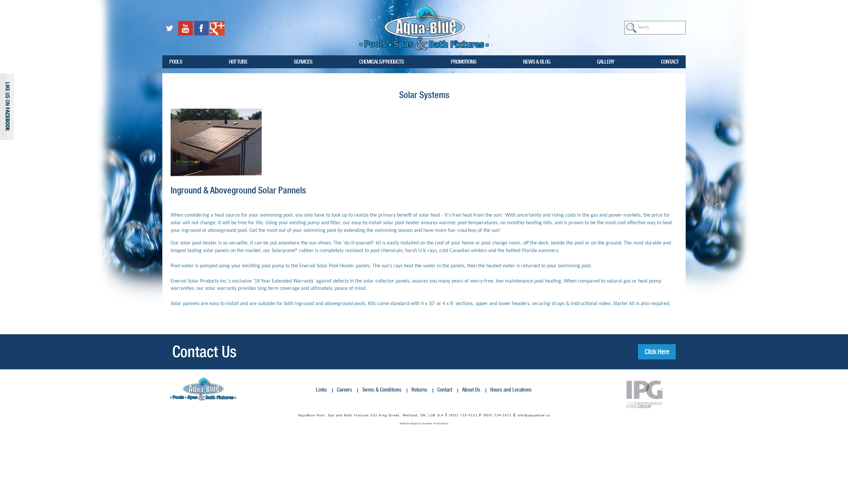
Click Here (657, 351)
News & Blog (536, 61)
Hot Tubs (238, 61)
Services (303, 61)
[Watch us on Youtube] (186, 28)
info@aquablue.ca (533, 415)
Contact (670, 61)
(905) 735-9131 (463, 415)
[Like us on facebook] (202, 28)
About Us (471, 390)
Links (321, 390)
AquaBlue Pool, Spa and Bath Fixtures (333, 415)
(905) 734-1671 (497, 415)
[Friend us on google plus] (217, 28)
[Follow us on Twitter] (170, 28)
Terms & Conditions (381, 390)
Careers (344, 390)
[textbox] (655, 27)
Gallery (605, 61)
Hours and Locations (511, 390)
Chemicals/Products (381, 61)
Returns (419, 390)
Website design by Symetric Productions (424, 423)
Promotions (463, 61)
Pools (175, 61)
